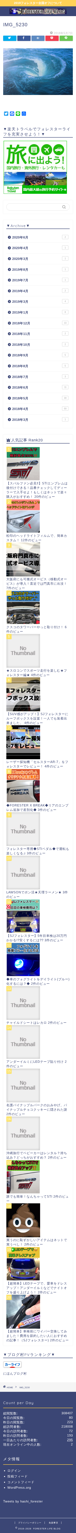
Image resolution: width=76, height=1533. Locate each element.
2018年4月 (39, 409)
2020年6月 (39, 237)
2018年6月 (39, 387)
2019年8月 (39, 269)
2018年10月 (39, 344)
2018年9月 (39, 355)
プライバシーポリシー (29, 1523)
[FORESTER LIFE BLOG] (38, 12)
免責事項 (53, 1523)
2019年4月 (39, 291)
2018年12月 (39, 323)
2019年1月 (39, 312)
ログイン (14, 1470)
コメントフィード (20, 1482)
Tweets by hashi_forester (23, 1501)
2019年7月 (39, 280)
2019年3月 (39, 301)
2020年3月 (39, 259)
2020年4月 (39, 248)
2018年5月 (39, 398)
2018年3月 (39, 419)
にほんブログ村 (15, 1373)
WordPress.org (19, 1487)
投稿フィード (17, 1476)
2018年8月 (39, 366)
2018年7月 (39, 377)
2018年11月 (39, 334)
